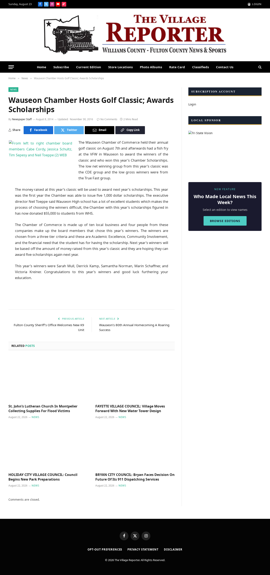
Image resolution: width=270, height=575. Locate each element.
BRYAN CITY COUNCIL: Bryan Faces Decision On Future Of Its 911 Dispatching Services (135, 477)
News (13, 89)
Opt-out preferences (105, 549)
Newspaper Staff (22, 119)
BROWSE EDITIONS (225, 221)
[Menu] (11, 67)
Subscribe (61, 67)
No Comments (108, 119)
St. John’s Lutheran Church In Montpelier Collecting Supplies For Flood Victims (42, 408)
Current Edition (88, 67)
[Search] (260, 67)
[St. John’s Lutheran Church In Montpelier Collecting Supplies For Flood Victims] (48, 378)
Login (192, 104)
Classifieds (200, 67)
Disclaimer (173, 549)
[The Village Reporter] (135, 35)
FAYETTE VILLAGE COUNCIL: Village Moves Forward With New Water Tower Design (130, 408)
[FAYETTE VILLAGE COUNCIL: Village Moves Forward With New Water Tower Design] (135, 378)
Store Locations (120, 67)
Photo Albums (151, 67)
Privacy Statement (142, 549)
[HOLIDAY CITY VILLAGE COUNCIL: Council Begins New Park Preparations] (48, 447)
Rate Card (177, 67)
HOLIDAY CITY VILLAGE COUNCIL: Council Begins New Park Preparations (42, 477)
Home (41, 67)
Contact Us (224, 67)
